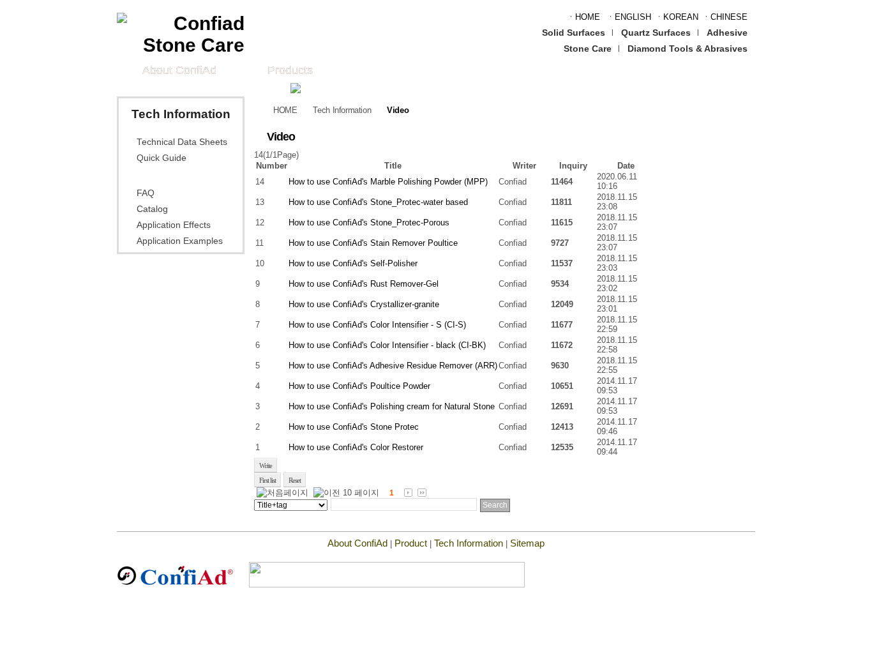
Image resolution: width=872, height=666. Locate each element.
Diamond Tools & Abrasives (688, 48)
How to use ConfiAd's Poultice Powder (359, 386)
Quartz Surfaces (656, 32)
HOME (285, 110)
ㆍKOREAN (676, 17)
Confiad (513, 181)
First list (267, 480)
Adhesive (727, 32)
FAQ (145, 193)
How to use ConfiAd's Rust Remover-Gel (364, 284)
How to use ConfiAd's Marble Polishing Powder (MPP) (388, 181)
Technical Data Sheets (182, 142)
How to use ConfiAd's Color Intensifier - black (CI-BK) (387, 345)
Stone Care (588, 48)
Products (290, 70)
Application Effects (174, 225)
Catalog (152, 209)
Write (265, 465)
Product (411, 543)
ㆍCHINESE (725, 17)
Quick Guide (161, 158)
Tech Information (342, 110)
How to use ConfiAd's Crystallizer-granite (364, 304)
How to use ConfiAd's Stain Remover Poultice (373, 243)
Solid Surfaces (573, 32)
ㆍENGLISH (628, 17)
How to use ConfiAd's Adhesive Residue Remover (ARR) (393, 365)
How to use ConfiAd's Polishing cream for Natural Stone (392, 406)
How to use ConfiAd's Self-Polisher (353, 263)
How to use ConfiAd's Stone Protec (354, 427)
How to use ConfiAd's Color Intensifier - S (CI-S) (377, 324)
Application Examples (180, 241)
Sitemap (527, 543)
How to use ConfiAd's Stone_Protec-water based (378, 202)
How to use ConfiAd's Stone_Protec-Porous (369, 222)
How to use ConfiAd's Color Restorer (356, 447)
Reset (295, 480)
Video (149, 175)
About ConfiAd (179, 70)
